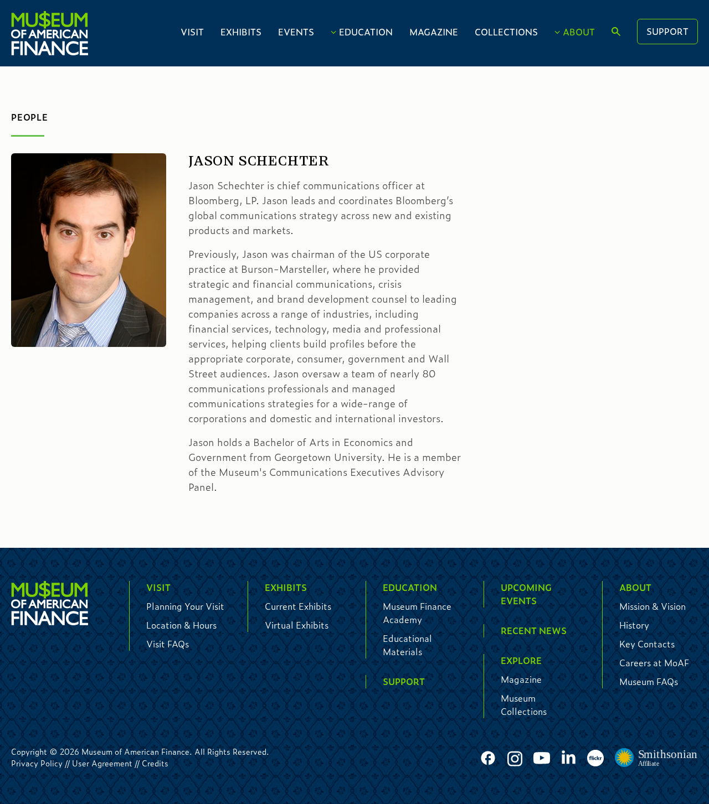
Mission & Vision (652, 606)
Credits (155, 763)
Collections (506, 31)
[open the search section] (616, 32)
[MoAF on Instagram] (514, 758)
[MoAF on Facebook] (488, 758)
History (634, 625)
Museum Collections (524, 705)
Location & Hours (181, 625)
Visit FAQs (167, 643)
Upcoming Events (526, 594)
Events (296, 31)
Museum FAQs (648, 681)
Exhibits (240, 31)
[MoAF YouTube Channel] (541, 758)
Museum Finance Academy (417, 613)
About (579, 31)
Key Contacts (647, 643)
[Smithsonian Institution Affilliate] (656, 758)
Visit (192, 31)
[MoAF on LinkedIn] (568, 756)
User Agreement (102, 763)
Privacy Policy (37, 763)
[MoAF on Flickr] (595, 758)
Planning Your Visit (185, 606)
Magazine (433, 31)
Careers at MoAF (654, 662)
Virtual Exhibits (296, 625)
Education (366, 31)
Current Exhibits (298, 606)
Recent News (534, 630)
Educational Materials (407, 645)
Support (667, 31)
